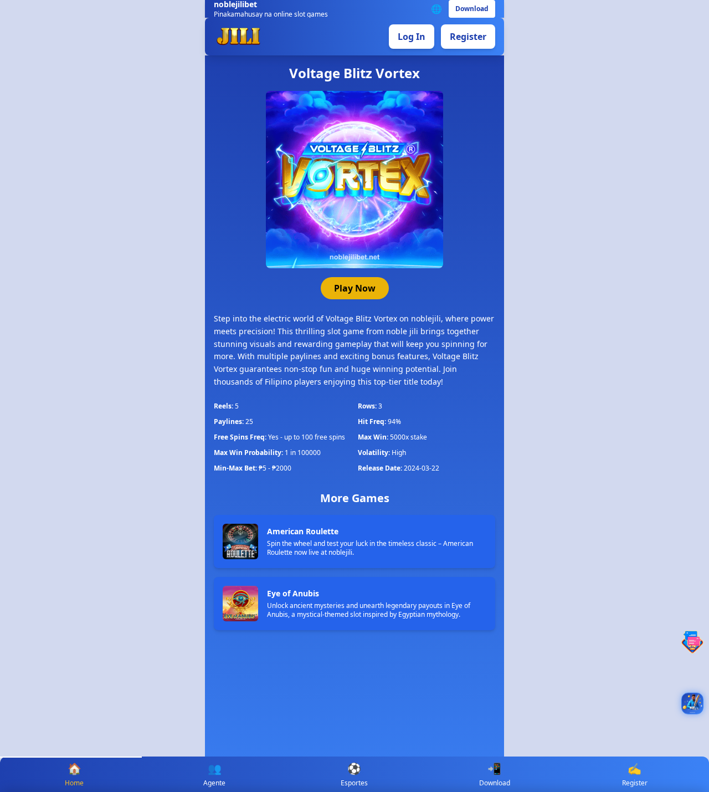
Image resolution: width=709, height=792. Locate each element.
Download (472, 8)
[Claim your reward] (692, 703)
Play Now (355, 288)
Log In (411, 36)
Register (468, 36)
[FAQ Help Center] (692, 642)
